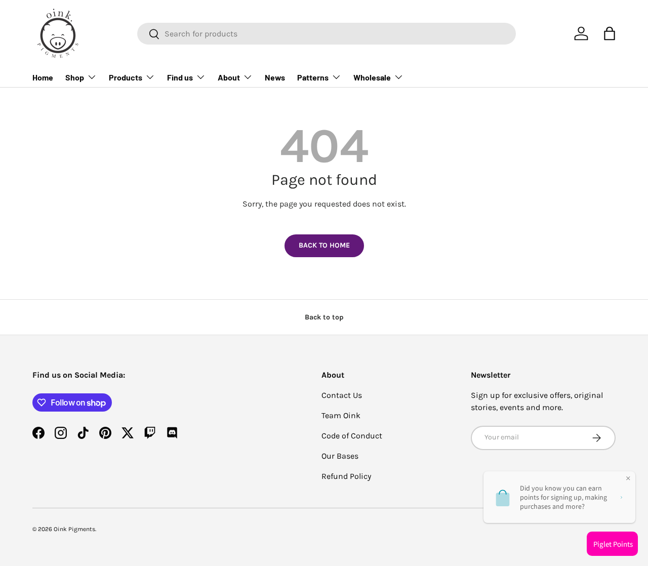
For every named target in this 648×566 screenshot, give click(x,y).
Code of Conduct (351, 435)
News (275, 77)
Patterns (313, 77)
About (229, 77)
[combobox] (326, 34)
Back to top (324, 317)
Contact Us (341, 395)
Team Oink (340, 415)
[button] (609, 33)
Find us (180, 77)
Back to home (324, 245)
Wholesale (372, 77)
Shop (74, 77)
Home (42, 77)
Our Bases (339, 456)
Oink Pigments (74, 529)
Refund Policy (346, 476)
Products (125, 77)
